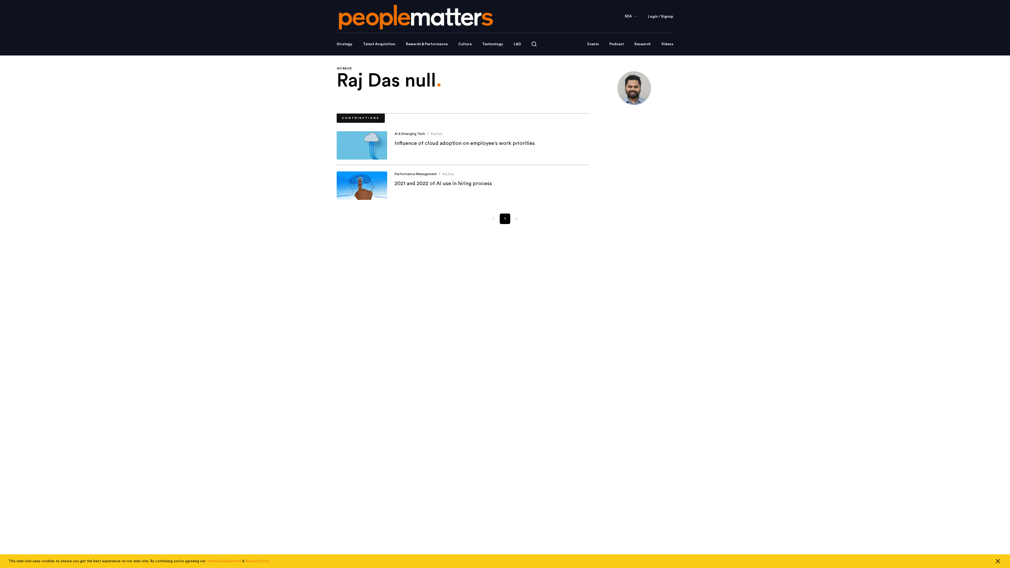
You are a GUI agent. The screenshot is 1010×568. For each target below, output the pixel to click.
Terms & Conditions (224, 561)
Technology (492, 44)
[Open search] (534, 44)
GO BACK (344, 68)
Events (593, 44)
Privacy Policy (257, 561)
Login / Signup (660, 16)
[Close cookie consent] (998, 561)
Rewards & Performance (427, 44)
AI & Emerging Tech (410, 134)
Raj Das (436, 134)
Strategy (344, 44)
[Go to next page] (516, 219)
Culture (465, 44)
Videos (667, 44)
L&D (517, 44)
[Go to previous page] (493, 219)
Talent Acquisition (379, 44)
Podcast (616, 44)
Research (642, 44)
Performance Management (416, 174)
